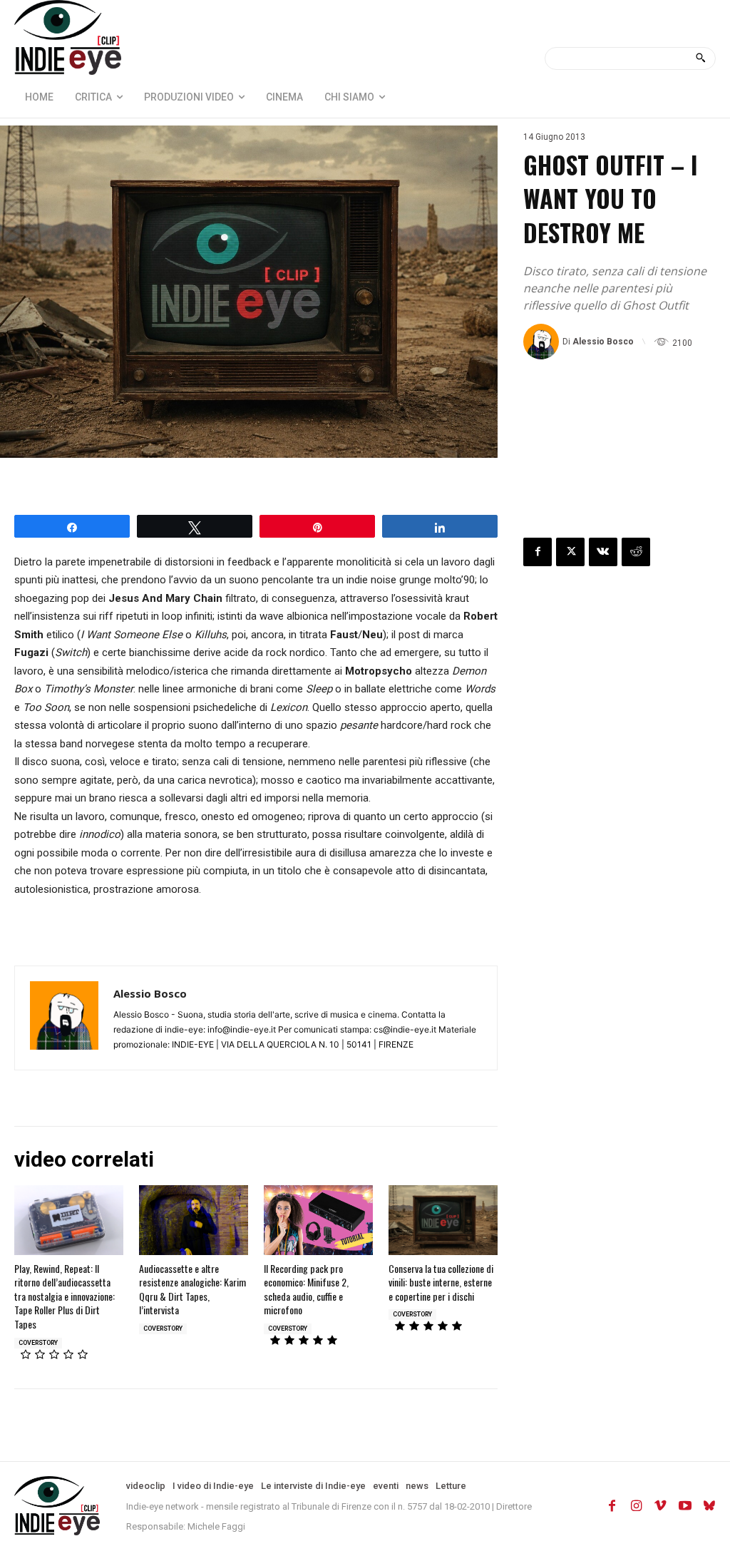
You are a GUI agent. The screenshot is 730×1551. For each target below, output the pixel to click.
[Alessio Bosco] (542, 341)
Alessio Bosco (603, 342)
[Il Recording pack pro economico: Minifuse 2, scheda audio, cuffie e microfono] (318, 1220)
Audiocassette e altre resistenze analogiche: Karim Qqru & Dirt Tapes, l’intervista (192, 1289)
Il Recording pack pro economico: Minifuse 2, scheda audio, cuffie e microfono (306, 1289)
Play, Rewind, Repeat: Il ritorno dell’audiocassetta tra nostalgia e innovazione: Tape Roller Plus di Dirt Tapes (64, 1296)
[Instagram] (636, 1506)
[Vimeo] (660, 1506)
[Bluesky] (709, 1506)
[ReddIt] (636, 552)
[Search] (700, 58)
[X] (570, 552)
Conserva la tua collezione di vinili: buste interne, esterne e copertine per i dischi (441, 1282)
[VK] (603, 552)
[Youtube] (685, 1506)
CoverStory (38, 1342)
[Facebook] (537, 552)
